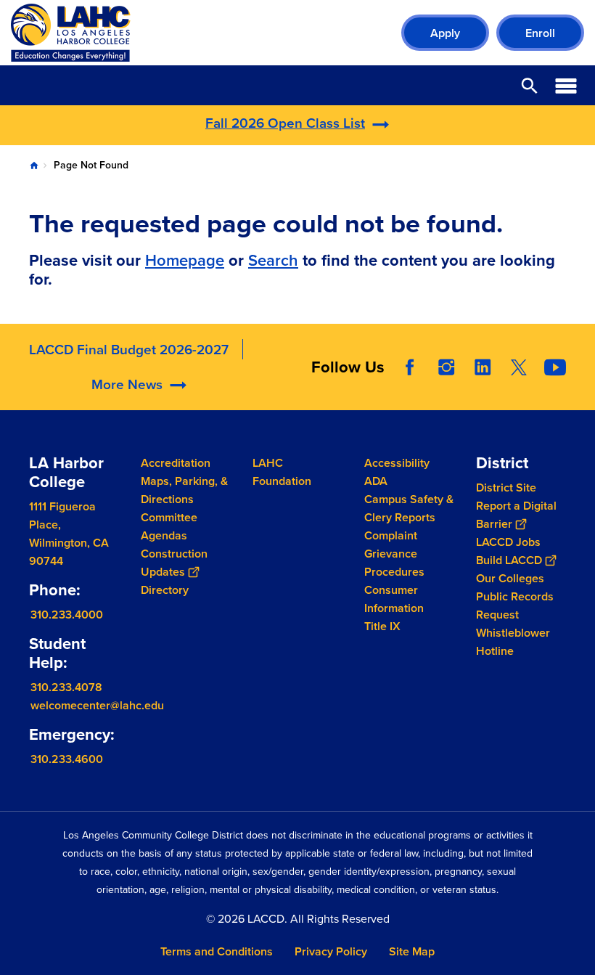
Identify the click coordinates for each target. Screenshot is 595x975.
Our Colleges (510, 578)
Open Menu (566, 85)
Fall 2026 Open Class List (285, 123)
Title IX (382, 626)
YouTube (555, 367)
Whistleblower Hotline (513, 641)
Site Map (412, 951)
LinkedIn (482, 367)
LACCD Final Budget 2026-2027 (129, 349)
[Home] (168, 33)
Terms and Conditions (216, 951)
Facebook (410, 367)
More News (127, 384)
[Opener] (580, 395)
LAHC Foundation (282, 471)
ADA (375, 481)
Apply (445, 33)
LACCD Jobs (508, 542)
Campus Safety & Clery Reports (409, 508)
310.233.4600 (66, 758)
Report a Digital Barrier (516, 514)
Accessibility (397, 462)
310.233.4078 (66, 686)
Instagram (446, 367)
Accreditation (175, 462)
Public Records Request (515, 605)
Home (34, 165)
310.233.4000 (66, 614)
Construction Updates (174, 562)
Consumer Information (394, 599)
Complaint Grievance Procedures (394, 553)
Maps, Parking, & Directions (184, 490)
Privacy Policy (331, 951)
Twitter (519, 367)
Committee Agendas (169, 526)
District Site (506, 487)
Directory (165, 590)
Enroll (540, 33)
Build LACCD (509, 560)
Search (273, 260)
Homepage (184, 260)
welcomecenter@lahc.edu (97, 704)
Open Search (530, 85)
